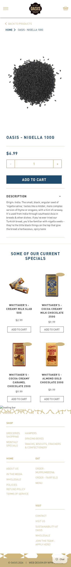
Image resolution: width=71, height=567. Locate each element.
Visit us (40, 521)
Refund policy (15, 489)
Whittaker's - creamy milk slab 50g (19, 308)
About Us (12, 468)
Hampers (31, 433)
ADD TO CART (34, 179)
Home (8, 29)
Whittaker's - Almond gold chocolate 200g (52, 378)
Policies (11, 484)
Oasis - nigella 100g (30, 29)
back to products (20, 23)
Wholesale (13, 479)
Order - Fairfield (47, 477)
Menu (39, 482)
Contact (41, 515)
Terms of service (17, 493)
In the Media (14, 474)
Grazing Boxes (34, 438)
